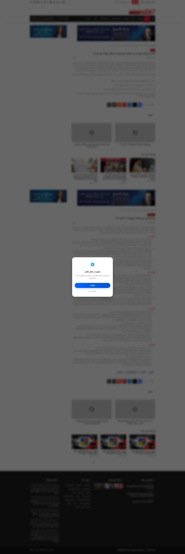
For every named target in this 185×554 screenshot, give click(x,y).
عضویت (92, 285)
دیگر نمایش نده (92, 291)
